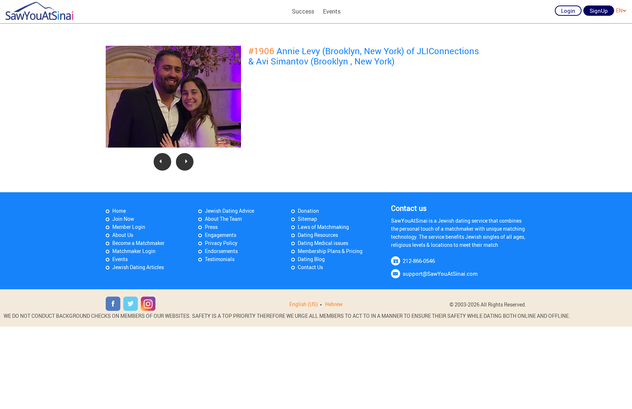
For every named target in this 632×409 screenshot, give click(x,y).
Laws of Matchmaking (323, 226)
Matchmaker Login (133, 251)
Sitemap (307, 218)
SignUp (599, 10)
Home (119, 210)
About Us (122, 234)
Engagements (220, 234)
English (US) (303, 304)
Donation (308, 210)
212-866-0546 (419, 260)
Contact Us (310, 267)
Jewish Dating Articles (138, 267)
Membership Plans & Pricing (330, 251)
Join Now (123, 218)
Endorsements (221, 251)
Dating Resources (318, 234)
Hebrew (334, 304)
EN (619, 10)
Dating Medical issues (323, 242)
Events (332, 11)
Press (211, 226)
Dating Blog (311, 259)
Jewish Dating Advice (229, 210)
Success (303, 11)
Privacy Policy (221, 242)
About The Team (223, 218)
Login (568, 10)
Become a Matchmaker (138, 242)
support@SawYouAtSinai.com (440, 273)
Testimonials (219, 259)
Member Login (128, 226)
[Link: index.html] (39, 11)
